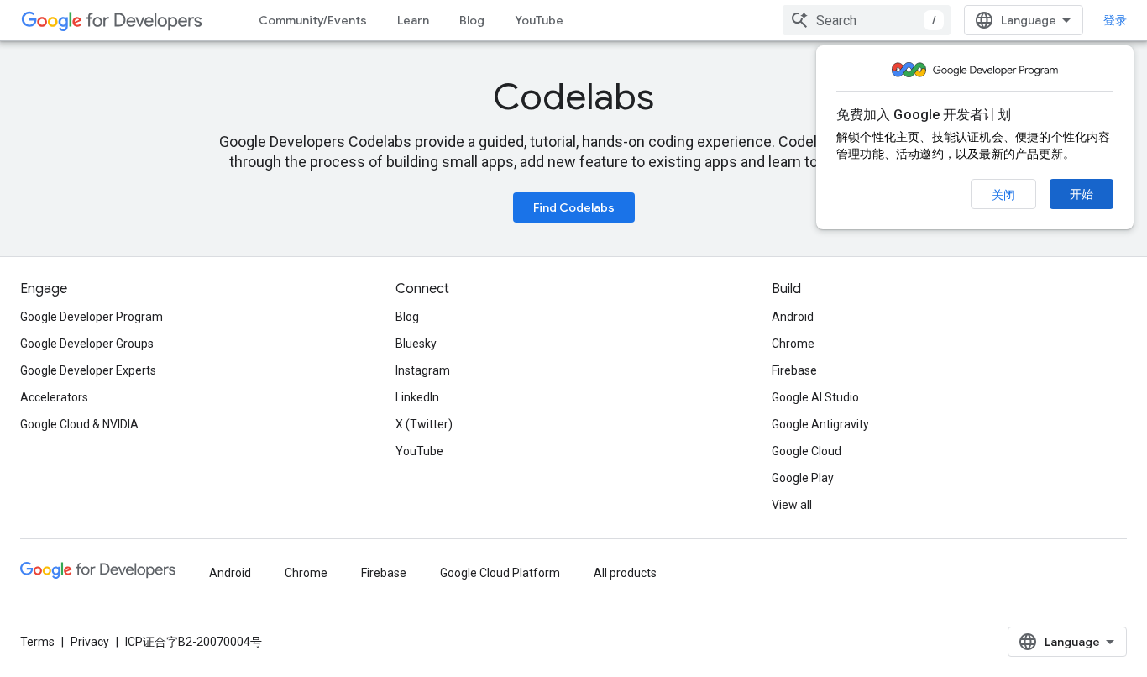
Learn (413, 20)
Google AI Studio (815, 397)
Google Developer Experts (88, 370)
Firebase (794, 370)
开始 (1081, 194)
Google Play (803, 478)
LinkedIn (417, 397)
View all (792, 505)
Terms (37, 641)
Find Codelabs (574, 207)
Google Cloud (806, 451)
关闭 (1003, 194)
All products (625, 573)
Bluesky (416, 343)
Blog (471, 20)
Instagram (422, 370)
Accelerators (54, 397)
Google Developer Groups (87, 343)
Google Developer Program (91, 316)
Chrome (793, 343)
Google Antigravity (820, 424)
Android (793, 316)
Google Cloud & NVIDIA (79, 424)
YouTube (539, 20)
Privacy (90, 641)
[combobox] (867, 20)
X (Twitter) (424, 424)
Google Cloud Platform (500, 573)
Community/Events (313, 20)
